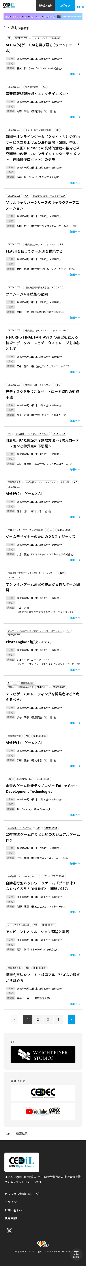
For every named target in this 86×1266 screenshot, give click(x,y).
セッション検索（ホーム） (22, 1194)
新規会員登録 (45, 5)
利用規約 (10, 1218)
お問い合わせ (13, 1210)
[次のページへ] (71, 1019)
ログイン (65, 5)
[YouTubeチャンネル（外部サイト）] (43, 1111)
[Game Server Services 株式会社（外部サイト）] (43, 16)
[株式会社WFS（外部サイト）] (43, 1054)
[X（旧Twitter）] (8, 1231)
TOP (7, 1133)
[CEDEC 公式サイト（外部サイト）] (43, 1093)
